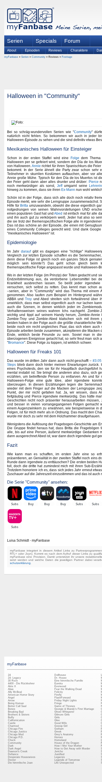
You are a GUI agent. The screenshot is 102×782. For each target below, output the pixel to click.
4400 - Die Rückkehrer (21, 683)
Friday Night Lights (65, 700)
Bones (11, 709)
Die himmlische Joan (20, 762)
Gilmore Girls (62, 714)
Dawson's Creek (17, 751)
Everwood (60, 686)
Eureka (58, 683)
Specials (46, 41)
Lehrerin (95, 186)
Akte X (12, 686)
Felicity (58, 692)
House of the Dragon (66, 743)
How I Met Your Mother (68, 745)
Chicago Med (16, 734)
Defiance (13, 754)
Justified (59, 754)
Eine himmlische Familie (68, 680)
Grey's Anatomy (63, 734)
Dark (11, 745)
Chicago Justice (17, 731)
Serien (25, 56)
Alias (11, 689)
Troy (28, 299)
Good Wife (60, 723)
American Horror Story (21, 694)
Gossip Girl (60, 726)
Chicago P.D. (16, 737)
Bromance (16, 343)
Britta (24, 206)
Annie (36, 166)
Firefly (58, 694)
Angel (11, 697)
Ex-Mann (68, 190)
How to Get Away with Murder (72, 748)
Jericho (58, 751)
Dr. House (60, 677)
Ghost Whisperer (64, 711)
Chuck (12, 740)
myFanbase (11, 56)
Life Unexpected (64, 762)
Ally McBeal (15, 692)
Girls (57, 717)
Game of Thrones (64, 706)
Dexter (12, 760)
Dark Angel (14, 748)
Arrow (11, 700)
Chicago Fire (15, 728)
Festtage (67, 56)
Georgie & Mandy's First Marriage (74, 709)
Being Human (16, 703)
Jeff (59, 186)
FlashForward (62, 697)
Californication (16, 720)
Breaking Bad (16, 711)
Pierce (94, 182)
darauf (26, 251)
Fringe (58, 703)
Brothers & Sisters (18, 714)
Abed (58, 213)
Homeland (60, 740)
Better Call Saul (17, 706)
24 (9, 675)
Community (38, 56)
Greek (57, 731)
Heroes (58, 737)
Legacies (59, 757)
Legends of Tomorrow (67, 760)
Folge (75, 158)
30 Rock (13, 680)
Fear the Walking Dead (68, 689)
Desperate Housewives (21, 757)
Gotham (59, 728)
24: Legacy (14, 677)
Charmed (13, 726)
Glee (57, 720)
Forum (72, 41)
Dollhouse (60, 675)
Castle (12, 723)
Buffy (11, 717)
